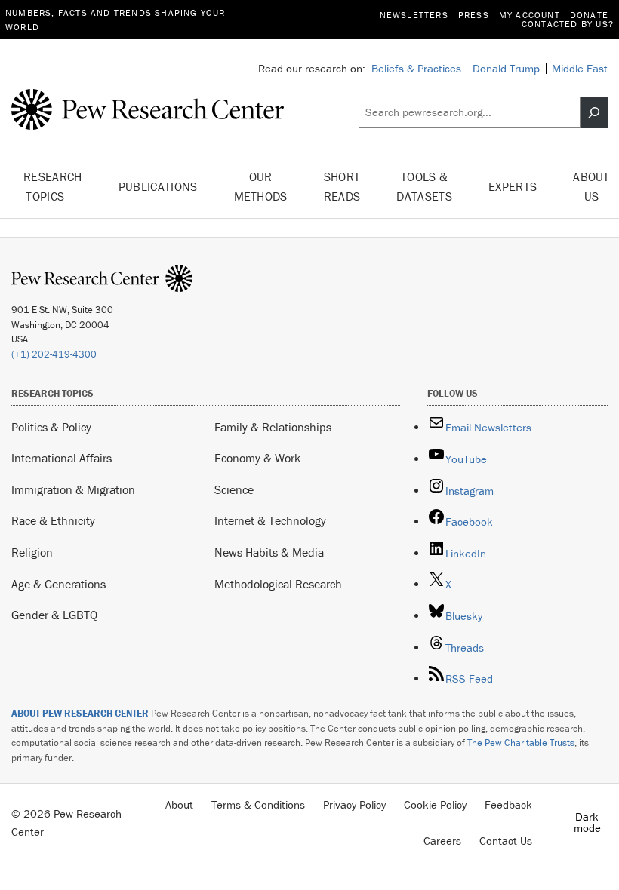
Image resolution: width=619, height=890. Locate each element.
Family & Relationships (272, 426)
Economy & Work (257, 457)
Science (234, 489)
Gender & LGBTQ (54, 614)
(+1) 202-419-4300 (54, 354)
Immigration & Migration (73, 489)
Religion (32, 552)
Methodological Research (278, 583)
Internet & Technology (270, 520)
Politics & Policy (51, 426)
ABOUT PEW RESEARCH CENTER (80, 713)
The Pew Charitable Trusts (520, 742)
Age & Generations (58, 583)
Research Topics (52, 186)
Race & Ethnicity (53, 520)
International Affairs (61, 457)
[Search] (594, 112)
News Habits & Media (269, 552)
